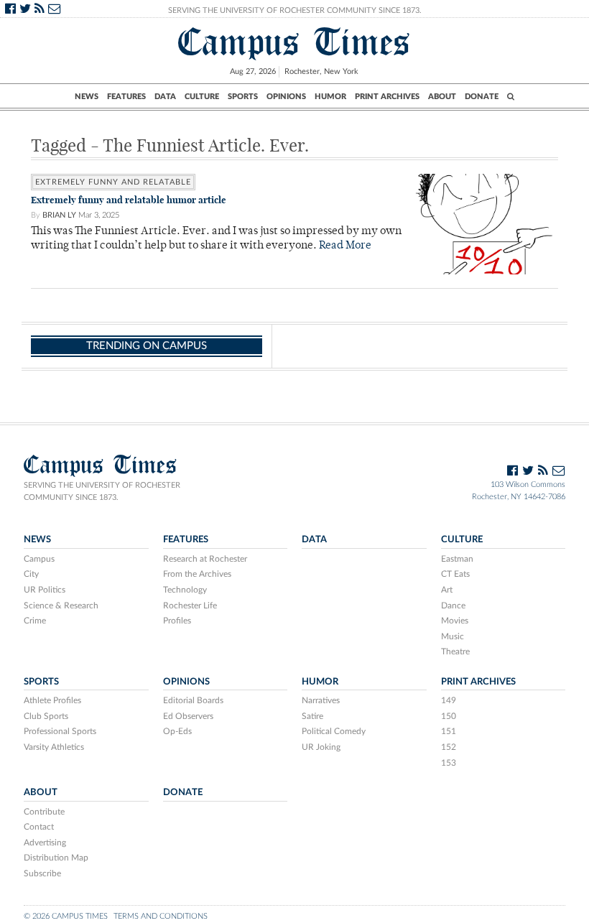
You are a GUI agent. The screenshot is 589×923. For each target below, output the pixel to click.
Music (452, 636)
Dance (453, 605)
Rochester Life (190, 605)
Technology (185, 589)
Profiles (177, 620)
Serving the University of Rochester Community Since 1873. (295, 10)
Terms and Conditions (160, 916)
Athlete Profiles (52, 700)
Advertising (45, 842)
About (442, 97)
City (31, 574)
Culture (202, 97)
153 (448, 763)
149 (448, 700)
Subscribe (42, 873)
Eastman (457, 559)
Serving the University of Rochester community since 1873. (102, 491)
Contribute (44, 811)
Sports (243, 97)
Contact (39, 826)
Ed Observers (188, 716)
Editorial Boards (193, 700)
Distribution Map (56, 857)
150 (448, 716)
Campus (39, 559)
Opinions (286, 97)
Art (447, 589)
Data (165, 97)
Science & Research (61, 605)
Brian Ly (59, 215)
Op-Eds (177, 731)
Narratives (321, 700)
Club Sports (46, 716)
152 (448, 747)
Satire (312, 716)
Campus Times (294, 42)
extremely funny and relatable (113, 182)
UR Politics (44, 589)
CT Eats (455, 574)
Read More (345, 246)
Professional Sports (60, 731)
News (86, 97)
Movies (454, 620)
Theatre (455, 651)
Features (126, 97)
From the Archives (197, 574)
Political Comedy (334, 731)
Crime (35, 620)
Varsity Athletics (54, 747)
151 (448, 731)
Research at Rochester (205, 559)
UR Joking (321, 747)
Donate (481, 97)
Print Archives (387, 97)
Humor (330, 97)
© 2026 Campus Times (66, 916)
